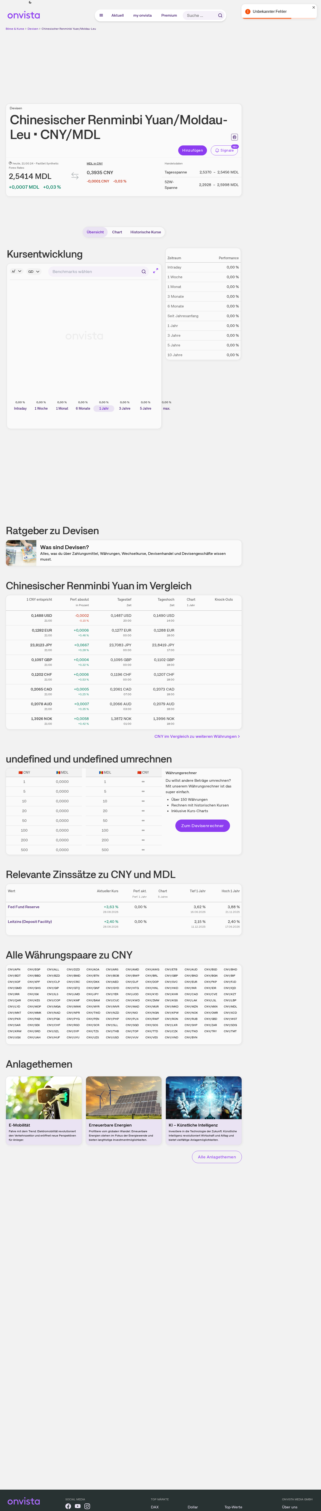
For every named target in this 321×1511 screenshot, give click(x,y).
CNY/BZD (53, 976)
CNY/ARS (112, 969)
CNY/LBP (230, 1000)
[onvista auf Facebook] (68, 1507)
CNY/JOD (132, 994)
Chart (117, 232)
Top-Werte (233, 1507)
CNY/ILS (52, 994)
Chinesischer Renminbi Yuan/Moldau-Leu (69, 29)
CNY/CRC (73, 982)
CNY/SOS (151, 1025)
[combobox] (98, 271)
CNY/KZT (230, 994)
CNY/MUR (152, 1006)
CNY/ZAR (210, 1025)
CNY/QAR (14, 1000)
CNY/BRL (151, 976)
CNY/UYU (73, 1037)
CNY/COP (53, 1000)
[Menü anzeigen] (101, 15)
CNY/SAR (14, 1025)
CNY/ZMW (152, 1000)
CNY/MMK (34, 1013)
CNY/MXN (211, 1006)
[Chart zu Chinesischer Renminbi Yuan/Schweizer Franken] (191, 676)
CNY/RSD (73, 1025)
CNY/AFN (14, 969)
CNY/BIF (229, 976)
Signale (227, 150)
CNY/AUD (191, 969)
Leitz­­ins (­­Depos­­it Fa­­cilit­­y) (30, 921)
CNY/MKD (171, 1006)
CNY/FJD (230, 982)
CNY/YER (112, 994)
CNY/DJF (132, 982)
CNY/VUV (132, 1037)
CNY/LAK (191, 1000)
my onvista (143, 15)
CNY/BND (191, 976)
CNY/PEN (92, 1019)
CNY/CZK (171, 1031)
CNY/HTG (132, 988)
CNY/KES (34, 1000)
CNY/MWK (74, 1006)
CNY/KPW (172, 1013)
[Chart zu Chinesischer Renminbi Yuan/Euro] (191, 631)
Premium (169, 15)
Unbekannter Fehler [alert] (270, 12)
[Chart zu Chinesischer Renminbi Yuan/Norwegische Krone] (191, 720)
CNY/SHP (191, 1025)
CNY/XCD (230, 1013)
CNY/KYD (151, 994)
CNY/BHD (230, 969)
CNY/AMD (132, 969)
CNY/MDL (230, 1006)
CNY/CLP (53, 982)
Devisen (33, 29)
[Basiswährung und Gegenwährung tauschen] (75, 177)
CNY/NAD (53, 1013)
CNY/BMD (73, 976)
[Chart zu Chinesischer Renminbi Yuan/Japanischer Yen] (191, 646)
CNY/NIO (132, 1013)
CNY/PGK (53, 1019)
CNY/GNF (93, 988)
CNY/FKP (210, 982)
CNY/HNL (151, 988)
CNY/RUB (191, 1019)
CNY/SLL (112, 1025)
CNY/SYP (73, 1031)
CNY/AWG (152, 969)
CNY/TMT (230, 1031)
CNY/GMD (15, 988)
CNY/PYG (73, 1019)
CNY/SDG (230, 1025)
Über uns (289, 1507)
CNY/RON (171, 1019)
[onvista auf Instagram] (87, 1507)
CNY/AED (112, 982)
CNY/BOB (112, 976)
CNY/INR (190, 988)
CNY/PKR (14, 1019)
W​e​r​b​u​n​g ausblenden (165, 64)
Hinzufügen (192, 150)
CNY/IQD (230, 988)
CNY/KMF (73, 1000)
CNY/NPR (73, 1013)
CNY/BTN (92, 976)
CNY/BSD (210, 969)
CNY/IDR (210, 988)
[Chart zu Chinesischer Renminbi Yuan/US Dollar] (191, 617)
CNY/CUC (112, 1000)
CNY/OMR (211, 1013)
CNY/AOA (92, 969)
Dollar (193, 1507)
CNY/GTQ (73, 988)
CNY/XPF (34, 982)
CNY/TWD (93, 1013)
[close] (314, 7)
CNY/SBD (210, 1019)
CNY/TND (191, 1031)
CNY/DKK (93, 982)
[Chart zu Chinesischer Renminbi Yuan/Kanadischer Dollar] (191, 690)
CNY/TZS (92, 1031)
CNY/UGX (14, 1037)
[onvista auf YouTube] (78, 1507)
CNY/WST (230, 1019)
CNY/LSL (210, 1000)
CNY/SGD (132, 1025)
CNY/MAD (132, 1006)
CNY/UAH (34, 1037)
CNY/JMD (73, 994)
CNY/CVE (210, 994)
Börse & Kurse (15, 29)
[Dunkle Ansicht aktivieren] (30, 2)
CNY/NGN (152, 1013)
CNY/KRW (15, 1031)
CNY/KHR (171, 994)
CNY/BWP (132, 976)
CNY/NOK (191, 1013)
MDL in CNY (95, 163)
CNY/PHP (112, 1019)
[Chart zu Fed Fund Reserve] (163, 908)
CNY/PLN (132, 1019)
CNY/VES (151, 1037)
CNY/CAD (191, 994)
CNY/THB (112, 1031)
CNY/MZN (191, 1006)
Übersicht (95, 232)
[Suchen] (220, 15)
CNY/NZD (112, 1013)
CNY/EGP (34, 969)
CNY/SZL (53, 1031)
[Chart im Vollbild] (155, 270)
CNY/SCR (92, 1025)
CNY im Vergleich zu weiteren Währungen (195, 736)
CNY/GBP (171, 976)
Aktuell (118, 15)
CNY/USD (112, 1037)
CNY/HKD (171, 988)
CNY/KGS (171, 1000)
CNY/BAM (93, 1000)
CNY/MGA (54, 1006)
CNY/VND (171, 1037)
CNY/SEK (34, 1025)
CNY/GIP (53, 988)
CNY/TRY (210, 1031)
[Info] (17, 271)
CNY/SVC (171, 982)
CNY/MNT (14, 1013)
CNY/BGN (211, 976)
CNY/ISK (33, 994)
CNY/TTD (151, 1031)
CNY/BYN (191, 1037)
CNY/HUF (53, 1037)
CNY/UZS (92, 1037)
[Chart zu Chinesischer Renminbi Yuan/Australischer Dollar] (191, 705)
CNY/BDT (14, 976)
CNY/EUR (191, 982)
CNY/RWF (152, 1019)
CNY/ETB (171, 969)
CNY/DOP (152, 982)
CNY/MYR (93, 1006)
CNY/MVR (112, 1006)
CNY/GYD (112, 988)
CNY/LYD (14, 1006)
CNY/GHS (34, 988)
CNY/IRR (13, 994)
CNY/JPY (92, 994)
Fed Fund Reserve (23, 906)
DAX (155, 1507)
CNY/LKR (171, 1025)
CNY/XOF (14, 982)
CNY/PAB (34, 1019)
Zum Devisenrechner (202, 825)
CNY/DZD (73, 969)
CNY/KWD (133, 1000)
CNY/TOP (132, 1031)
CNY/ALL (53, 969)
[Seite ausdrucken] (234, 137)
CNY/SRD (34, 1031)
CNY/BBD (34, 976)
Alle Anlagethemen (217, 1157)
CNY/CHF (53, 1025)
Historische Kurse (145, 232)
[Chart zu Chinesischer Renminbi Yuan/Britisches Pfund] (191, 661)
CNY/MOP (34, 1006)
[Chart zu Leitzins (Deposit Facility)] (163, 923)
